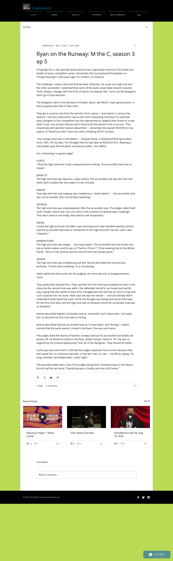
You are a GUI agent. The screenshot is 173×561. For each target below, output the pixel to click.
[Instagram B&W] (148, 497)
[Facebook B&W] (138, 497)
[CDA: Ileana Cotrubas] (86, 417)
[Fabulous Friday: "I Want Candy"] (42, 417)
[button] (146, 27)
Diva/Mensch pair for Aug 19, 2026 (128, 434)
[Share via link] (57, 377)
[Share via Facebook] (37, 377)
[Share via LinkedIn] (51, 377)
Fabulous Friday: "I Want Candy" (40, 434)
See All (147, 401)
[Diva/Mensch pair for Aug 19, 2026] (130, 417)
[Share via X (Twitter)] (44, 377)
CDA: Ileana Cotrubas (82, 432)
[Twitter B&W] (143, 497)
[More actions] (135, 45)
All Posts (27, 27)
